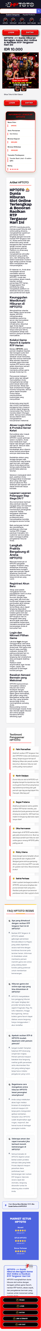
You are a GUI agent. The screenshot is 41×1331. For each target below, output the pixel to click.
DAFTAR (30, 32)
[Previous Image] (4, 71)
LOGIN (11, 32)
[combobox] (18, 11)
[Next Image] (37, 71)
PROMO (22, 1300)
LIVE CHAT (21, 1324)
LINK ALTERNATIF (22, 1318)
